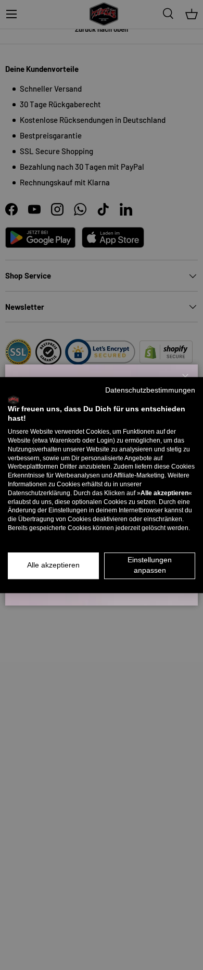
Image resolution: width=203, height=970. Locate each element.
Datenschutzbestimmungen (150, 390)
